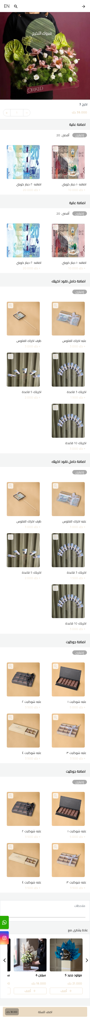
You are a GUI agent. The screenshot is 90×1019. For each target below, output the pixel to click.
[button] (45, 124)
